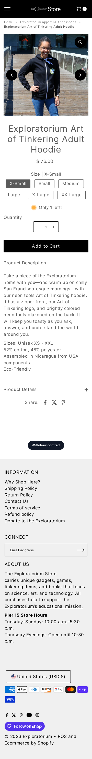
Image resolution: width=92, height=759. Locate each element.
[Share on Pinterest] (63, 402)
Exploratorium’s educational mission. (44, 606)
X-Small (18, 183)
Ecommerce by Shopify (29, 743)
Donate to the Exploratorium (35, 520)
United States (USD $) (41, 676)
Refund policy (19, 514)
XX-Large (72, 194)
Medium (71, 183)
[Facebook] (7, 715)
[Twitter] (14, 715)
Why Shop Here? (22, 481)
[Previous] (11, 75)
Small (44, 183)
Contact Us (17, 501)
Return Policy (19, 494)
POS (62, 736)
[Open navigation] (8, 9)
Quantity (13, 217)
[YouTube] (29, 715)
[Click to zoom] (80, 42)
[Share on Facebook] (45, 402)
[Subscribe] (81, 550)
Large (14, 194)
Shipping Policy (21, 488)
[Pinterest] (21, 715)
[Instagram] (37, 715)
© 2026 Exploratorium (28, 736)
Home (8, 22)
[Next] (80, 75)
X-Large (40, 194)
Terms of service (22, 507)
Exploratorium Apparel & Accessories (48, 22)
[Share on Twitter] (54, 402)
